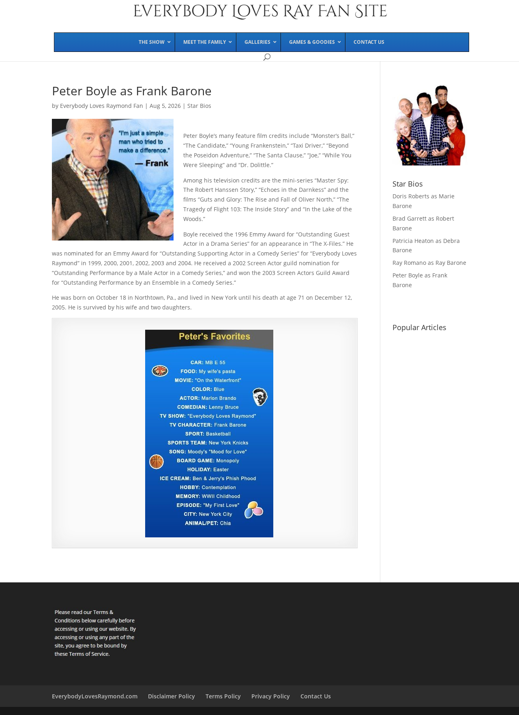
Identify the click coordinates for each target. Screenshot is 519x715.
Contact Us (315, 696)
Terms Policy (223, 696)
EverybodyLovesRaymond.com (94, 696)
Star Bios (199, 106)
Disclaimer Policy (171, 696)
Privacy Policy (270, 696)
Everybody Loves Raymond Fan (101, 106)
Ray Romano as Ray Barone (429, 262)
